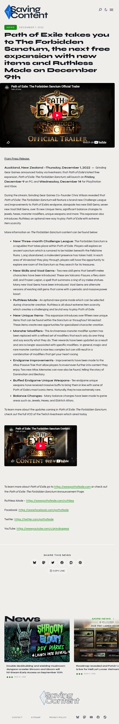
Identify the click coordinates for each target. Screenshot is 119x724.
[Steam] (105, 717)
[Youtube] (91, 717)
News (11, 27)
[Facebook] (98, 717)
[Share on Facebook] (61, 562)
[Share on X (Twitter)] (52, 562)
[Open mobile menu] (111, 9)
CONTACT (17, 717)
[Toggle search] (100, 9)
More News (101, 618)
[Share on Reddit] (71, 562)
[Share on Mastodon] (43, 562)
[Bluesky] (77, 717)
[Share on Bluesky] (34, 562)
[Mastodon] (84, 717)
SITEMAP (36, 717)
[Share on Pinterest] (80, 562)
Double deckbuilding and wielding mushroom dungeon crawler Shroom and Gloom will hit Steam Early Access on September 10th (36, 669)
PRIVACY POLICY (58, 717)
